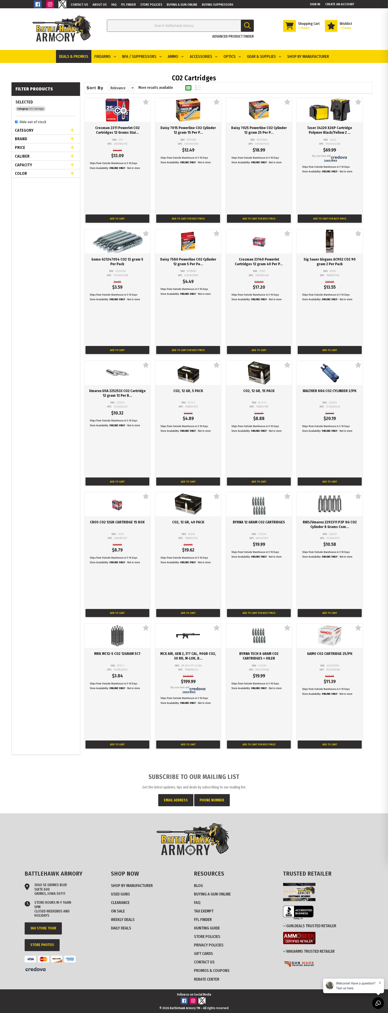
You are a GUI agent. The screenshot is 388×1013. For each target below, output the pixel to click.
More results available (155, 87)
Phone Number (212, 800)
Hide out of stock (33, 122)
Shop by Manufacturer (308, 56)
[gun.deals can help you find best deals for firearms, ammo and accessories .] (311, 925)
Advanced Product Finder (233, 36)
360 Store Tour (43, 928)
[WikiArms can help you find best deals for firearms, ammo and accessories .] (310, 951)
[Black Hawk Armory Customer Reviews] (301, 900)
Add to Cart (117, 218)
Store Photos (42, 945)
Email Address (176, 800)
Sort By (95, 88)
